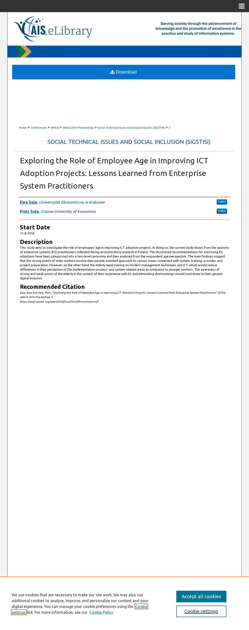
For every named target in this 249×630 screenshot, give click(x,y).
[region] (124, 603)
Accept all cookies (201, 596)
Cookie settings (201, 611)
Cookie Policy (101, 612)
